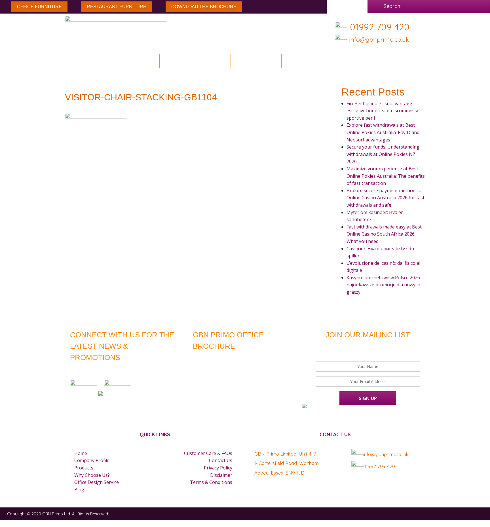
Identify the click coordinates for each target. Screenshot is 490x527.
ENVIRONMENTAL (135, 61)
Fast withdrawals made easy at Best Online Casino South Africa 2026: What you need (384, 234)
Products (83, 468)
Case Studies (302, 61)
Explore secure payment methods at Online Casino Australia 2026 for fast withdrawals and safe (385, 197)
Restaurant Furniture (116, 6)
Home (74, 61)
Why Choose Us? (92, 475)
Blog (399, 61)
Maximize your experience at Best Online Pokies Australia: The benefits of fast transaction (386, 176)
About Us (97, 61)
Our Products (254, 61)
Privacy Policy (218, 468)
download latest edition (237, 358)
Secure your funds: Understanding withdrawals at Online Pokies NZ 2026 (383, 154)
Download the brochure (203, 6)
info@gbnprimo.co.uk (378, 39)
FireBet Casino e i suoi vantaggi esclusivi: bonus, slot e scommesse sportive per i (383, 110)
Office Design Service (356, 61)
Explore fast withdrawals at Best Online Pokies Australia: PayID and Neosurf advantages (383, 132)
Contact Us (220, 460)
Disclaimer (221, 475)
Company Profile (91, 460)
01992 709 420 (379, 27)
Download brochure (193, 61)
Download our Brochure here (31, 523)
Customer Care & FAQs (208, 453)
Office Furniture (39, 6)
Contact (421, 61)
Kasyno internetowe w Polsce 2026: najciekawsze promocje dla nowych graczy (384, 284)
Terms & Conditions (211, 482)
